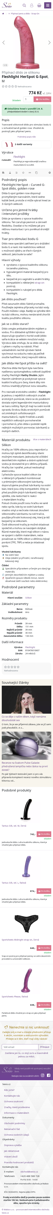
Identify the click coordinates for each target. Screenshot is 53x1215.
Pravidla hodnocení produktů (19, 1162)
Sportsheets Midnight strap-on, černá (20, 939)
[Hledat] (24, 6)
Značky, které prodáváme (17, 1107)
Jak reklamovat (11, 1150)
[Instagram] (42, 1075)
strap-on (39, 282)
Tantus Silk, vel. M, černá (14, 825)
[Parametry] (16, 172)
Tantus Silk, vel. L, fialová (14, 882)
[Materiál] (10, 172)
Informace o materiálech (16, 1112)
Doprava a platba (12, 1145)
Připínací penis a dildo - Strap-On (24, 13)
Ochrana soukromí (13, 1101)
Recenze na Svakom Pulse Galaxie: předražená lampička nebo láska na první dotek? (25, 766)
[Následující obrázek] (49, 42)
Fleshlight (19, 156)
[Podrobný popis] (3, 172)
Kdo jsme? (9, 1089)
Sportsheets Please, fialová (15, 996)
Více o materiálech (42, 439)
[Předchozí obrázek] (3, 42)
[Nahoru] (49, 172)
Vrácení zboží (11, 1156)
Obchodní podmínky (14, 1123)
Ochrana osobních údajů (16, 1134)
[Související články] (29, 172)
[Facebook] (48, 1075)
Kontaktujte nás (12, 1095)
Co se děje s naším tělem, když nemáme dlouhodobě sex (24, 718)
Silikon (28, 597)
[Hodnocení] (23, 172)
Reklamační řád (12, 1129)
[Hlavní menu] (47, 5)
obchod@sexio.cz (29, 1171)
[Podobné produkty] (36, 172)
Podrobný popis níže (27, 136)
